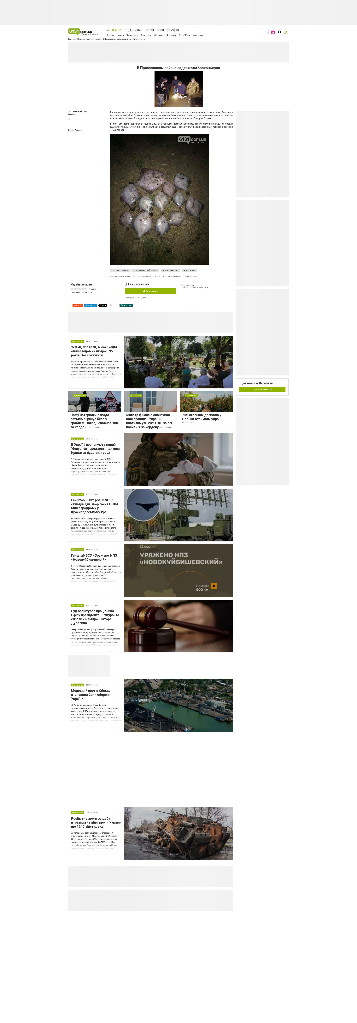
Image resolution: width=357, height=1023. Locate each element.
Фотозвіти (171, 35)
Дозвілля (157, 30)
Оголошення (199, 35)
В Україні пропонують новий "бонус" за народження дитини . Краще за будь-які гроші (96, 449)
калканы (189, 270)
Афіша (176, 30)
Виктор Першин (75, 130)
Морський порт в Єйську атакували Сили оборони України (90, 695)
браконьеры (170, 270)
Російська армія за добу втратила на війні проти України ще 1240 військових (96, 823)
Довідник (135, 30)
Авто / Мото (184, 35)
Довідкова (159, 35)
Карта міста (146, 35)
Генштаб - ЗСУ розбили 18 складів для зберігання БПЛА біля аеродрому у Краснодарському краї (94, 506)
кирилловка (120, 270)
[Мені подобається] (69, 119)
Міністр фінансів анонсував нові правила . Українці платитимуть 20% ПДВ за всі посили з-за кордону (149, 421)
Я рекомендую (151, 291)
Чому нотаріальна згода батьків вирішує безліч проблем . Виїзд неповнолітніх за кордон (94, 421)
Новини (115, 30)
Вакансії (110, 35)
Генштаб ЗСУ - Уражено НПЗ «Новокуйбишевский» (94, 557)
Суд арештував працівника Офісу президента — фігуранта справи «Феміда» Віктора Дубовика (95, 617)
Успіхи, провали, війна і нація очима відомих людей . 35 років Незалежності (94, 351)
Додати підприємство (262, 390)
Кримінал (72, 114)
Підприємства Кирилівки (256, 383)
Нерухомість (132, 35)
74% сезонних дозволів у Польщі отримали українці (203, 417)
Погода (120, 35)
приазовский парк (145, 270)
